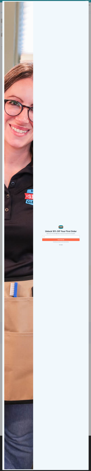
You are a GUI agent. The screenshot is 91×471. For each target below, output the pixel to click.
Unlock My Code (61, 239)
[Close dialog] (87, 2)
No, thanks (61, 244)
